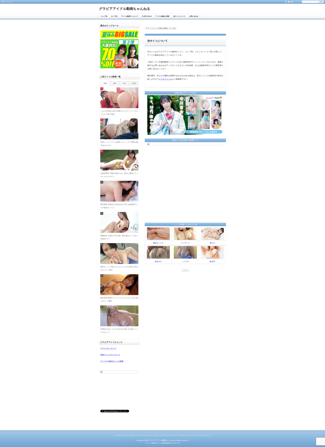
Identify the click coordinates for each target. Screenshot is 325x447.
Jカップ (199, 435)
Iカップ (191, 435)
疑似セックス (158, 243)
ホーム (185, 270)
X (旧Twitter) (147, 16)
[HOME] (289, 2)
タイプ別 (114, 16)
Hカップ (183, 435)
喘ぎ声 (212, 262)
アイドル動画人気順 (162, 16)
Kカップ (207, 435)
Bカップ (134, 435)
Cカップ (143, 435)
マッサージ (185, 243)
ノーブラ (185, 262)
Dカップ (151, 435)
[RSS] (286, 2)
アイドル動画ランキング (129, 16)
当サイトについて (179, 16)
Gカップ (175, 435)
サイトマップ (297, 2)
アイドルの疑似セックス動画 (111, 361)
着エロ (212, 243)
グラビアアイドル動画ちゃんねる (124, 9)
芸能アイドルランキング (110, 355)
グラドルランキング (108, 348)
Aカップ (126, 435)
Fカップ (167, 435)
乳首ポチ (158, 262)
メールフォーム (165, 79)
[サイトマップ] (291, 2)
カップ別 (104, 16)
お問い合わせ (193, 16)
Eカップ (159, 435)
